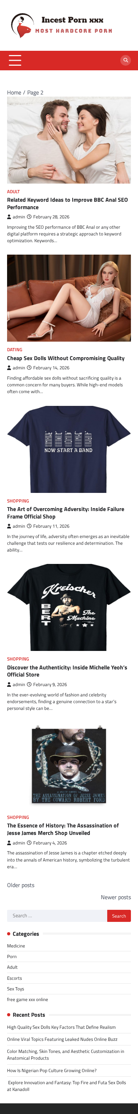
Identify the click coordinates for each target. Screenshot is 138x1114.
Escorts (14, 978)
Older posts (20, 885)
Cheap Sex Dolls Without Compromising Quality (66, 358)
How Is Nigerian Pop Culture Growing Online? (52, 1070)
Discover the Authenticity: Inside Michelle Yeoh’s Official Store (67, 671)
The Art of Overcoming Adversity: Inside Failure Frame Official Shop (65, 513)
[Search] (125, 60)
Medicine (16, 945)
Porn (12, 956)
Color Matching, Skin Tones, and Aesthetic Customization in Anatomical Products (65, 1054)
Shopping (18, 501)
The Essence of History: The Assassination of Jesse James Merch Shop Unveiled (63, 829)
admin (19, 216)
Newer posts (116, 897)
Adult (13, 191)
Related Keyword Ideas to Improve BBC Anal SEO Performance (67, 203)
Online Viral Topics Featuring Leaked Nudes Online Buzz (62, 1039)
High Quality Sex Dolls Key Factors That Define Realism (61, 1027)
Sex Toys (15, 988)
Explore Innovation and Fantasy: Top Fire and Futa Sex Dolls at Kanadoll (66, 1086)
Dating (14, 349)
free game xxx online (27, 999)
